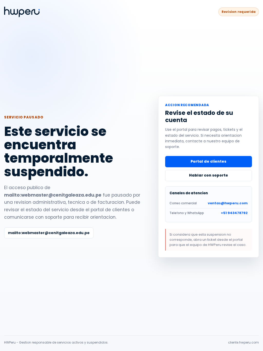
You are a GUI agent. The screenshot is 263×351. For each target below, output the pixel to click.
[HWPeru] (22, 12)
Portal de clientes (208, 161)
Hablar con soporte (208, 175)
